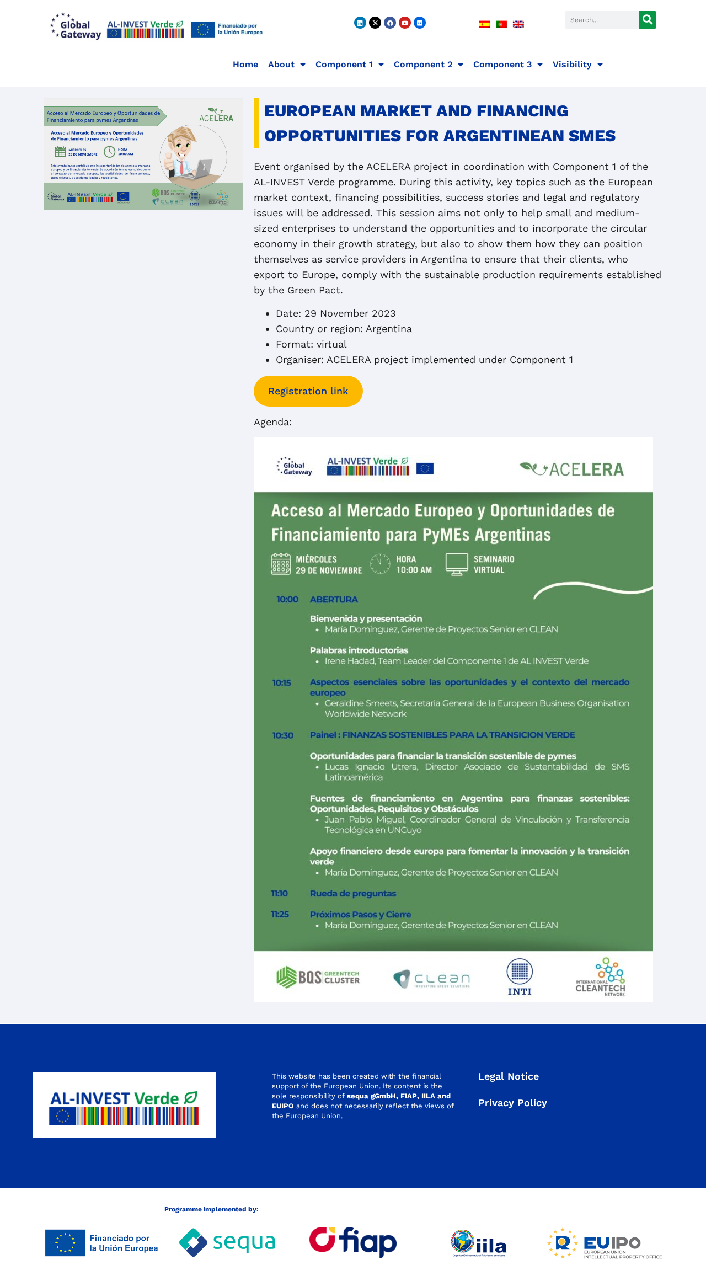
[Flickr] (420, 23)
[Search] (647, 20)
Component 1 (344, 64)
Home (245, 64)
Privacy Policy (512, 1102)
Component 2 (423, 64)
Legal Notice (508, 1076)
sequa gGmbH (371, 1096)
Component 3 (502, 64)
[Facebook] (390, 23)
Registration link (308, 391)
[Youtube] (405, 23)
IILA (427, 1096)
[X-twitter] (375, 23)
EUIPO (283, 1106)
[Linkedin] (360, 23)
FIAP (408, 1096)
